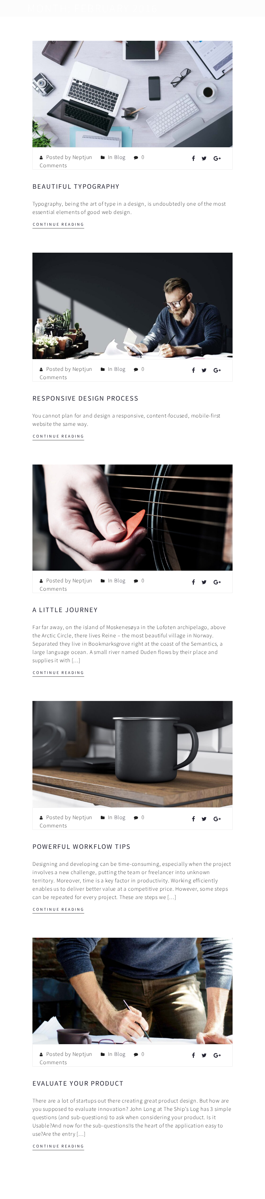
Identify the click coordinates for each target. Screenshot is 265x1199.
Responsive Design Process (85, 398)
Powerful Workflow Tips (81, 846)
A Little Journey (65, 609)
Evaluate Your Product (78, 1083)
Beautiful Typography (76, 186)
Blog (120, 156)
